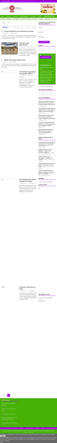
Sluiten (1, 442)
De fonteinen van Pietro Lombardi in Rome (27, 180)
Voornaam (40, 32)
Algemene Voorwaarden (33, 431)
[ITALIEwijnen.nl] (47, 62)
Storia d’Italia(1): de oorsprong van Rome (19, 31)
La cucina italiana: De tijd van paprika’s (9, 423)
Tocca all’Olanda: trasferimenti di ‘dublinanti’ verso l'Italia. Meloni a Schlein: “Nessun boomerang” (46, 110)
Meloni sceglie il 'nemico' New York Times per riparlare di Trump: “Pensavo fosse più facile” (46, 117)
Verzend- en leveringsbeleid (44, 431)
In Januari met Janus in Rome (27, 288)
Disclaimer (26, 432)
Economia (9, 18)
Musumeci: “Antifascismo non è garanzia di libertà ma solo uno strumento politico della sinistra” (46, 103)
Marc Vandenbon (31, 46)
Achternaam (41, 36)
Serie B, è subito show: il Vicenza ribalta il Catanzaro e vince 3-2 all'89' (46, 165)
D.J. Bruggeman (31, 290)
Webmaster (31, 432)
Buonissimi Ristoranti (49, 16)
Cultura (3, 18)
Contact (40, 16)
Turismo (41, 18)
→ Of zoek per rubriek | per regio (45, 86)
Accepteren (3, 436)
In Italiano (23, 18)
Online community (24, 16)
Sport (29, 18)
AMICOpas (15, 16)
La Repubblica (46, 98)
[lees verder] (12, 38)
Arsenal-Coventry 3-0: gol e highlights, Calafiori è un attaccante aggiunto (45, 151)
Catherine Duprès (13, 33)
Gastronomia (16, 18)
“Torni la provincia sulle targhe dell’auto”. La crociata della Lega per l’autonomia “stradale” (46, 124)
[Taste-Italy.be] (28, 8)
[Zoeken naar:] (47, 50)
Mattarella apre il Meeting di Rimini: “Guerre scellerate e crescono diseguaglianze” (45, 131)
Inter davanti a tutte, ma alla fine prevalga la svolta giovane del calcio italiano (46, 144)
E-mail (39, 27)
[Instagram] (53, 1)
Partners (33, 16)
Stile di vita (34, 18)
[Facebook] (50, 1)
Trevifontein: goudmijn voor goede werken (27, 73)
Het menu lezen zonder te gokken (8, 414)
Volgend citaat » (42, 301)
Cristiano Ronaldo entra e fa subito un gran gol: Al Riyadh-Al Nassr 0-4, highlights (46, 172)
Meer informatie (51, 434)
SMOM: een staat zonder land (14, 60)
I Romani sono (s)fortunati (24, 44)
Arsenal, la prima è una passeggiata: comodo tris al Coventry (45, 158)
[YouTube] (56, 1)
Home (2, 16)
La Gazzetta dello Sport (45, 138)
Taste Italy (8, 16)
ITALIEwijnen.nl (45, 65)
